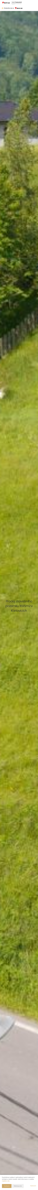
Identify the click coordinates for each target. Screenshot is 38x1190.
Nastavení (33, 1186)
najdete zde (5, 1181)
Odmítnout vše (18, 1186)
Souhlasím (7, 1186)
